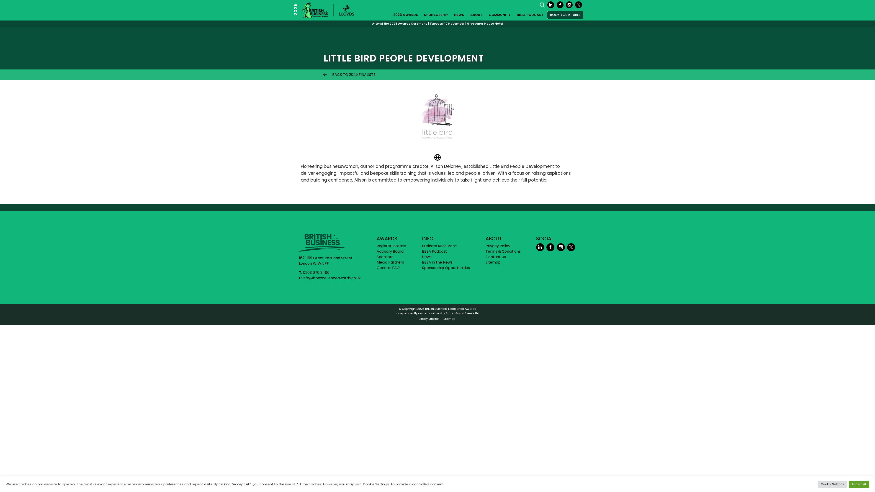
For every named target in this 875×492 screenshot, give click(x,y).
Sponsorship (436, 15)
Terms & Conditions (503, 251)
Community (500, 15)
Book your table (565, 15)
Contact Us (496, 256)
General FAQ (388, 267)
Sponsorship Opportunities (446, 267)
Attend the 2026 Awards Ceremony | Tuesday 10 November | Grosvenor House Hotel (437, 23)
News (459, 15)
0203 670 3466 (316, 272)
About (476, 15)
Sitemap (493, 262)
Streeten (434, 319)
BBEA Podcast (530, 15)
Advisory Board (390, 251)
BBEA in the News (437, 262)
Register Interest (392, 246)
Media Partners (390, 262)
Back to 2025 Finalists (354, 74)
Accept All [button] (859, 484)
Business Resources (439, 246)
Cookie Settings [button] (832, 484)
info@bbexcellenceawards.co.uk (332, 278)
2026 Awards (405, 15)
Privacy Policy (498, 246)
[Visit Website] (437, 157)
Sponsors (385, 256)
